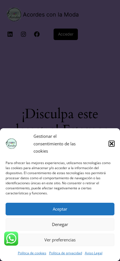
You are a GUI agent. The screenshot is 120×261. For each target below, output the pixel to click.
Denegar (60, 224)
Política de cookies (32, 253)
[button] (111, 143)
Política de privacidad (65, 253)
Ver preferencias (60, 240)
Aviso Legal (93, 253)
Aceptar (60, 209)
